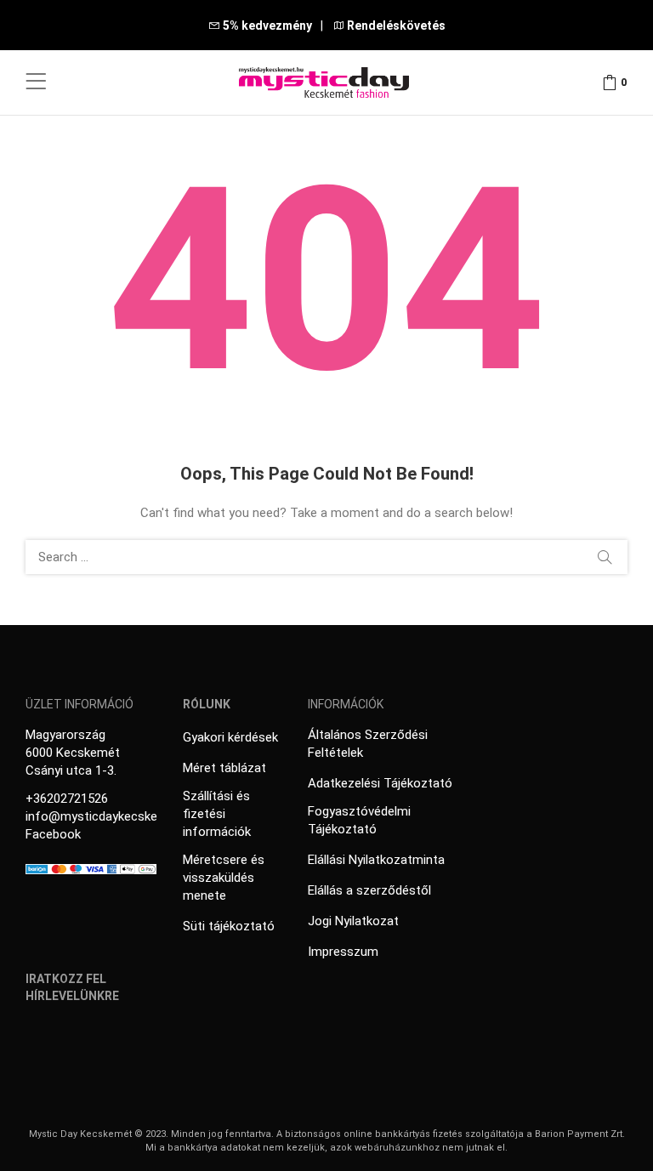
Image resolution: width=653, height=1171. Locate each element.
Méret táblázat (224, 768)
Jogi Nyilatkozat (353, 921)
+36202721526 (67, 798)
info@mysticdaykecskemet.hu (111, 816)
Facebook (53, 834)
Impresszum (343, 951)
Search (604, 557)
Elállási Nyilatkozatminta (376, 859)
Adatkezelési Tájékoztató (380, 783)
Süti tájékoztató (229, 926)
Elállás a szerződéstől (369, 890)
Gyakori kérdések (230, 737)
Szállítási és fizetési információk (217, 813)
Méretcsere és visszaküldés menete (223, 877)
